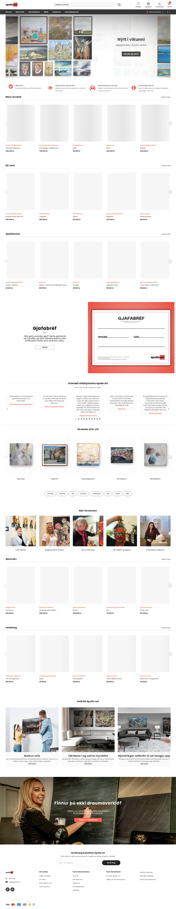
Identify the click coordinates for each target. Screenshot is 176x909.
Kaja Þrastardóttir (146, 607)
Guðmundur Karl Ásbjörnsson (48, 145)
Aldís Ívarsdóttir (44, 214)
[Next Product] (170, 123)
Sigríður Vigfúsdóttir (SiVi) (14, 282)
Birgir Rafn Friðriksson (46, 607)
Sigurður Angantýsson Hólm (115, 607)
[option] (88, 46)
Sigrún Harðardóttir (79, 607)
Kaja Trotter (110, 145)
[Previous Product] (6, 123)
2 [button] (88, 73)
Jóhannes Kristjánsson (13, 676)
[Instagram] (12, 889)
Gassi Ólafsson (78, 145)
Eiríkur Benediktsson (113, 282)
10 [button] (100, 418)
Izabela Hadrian (111, 676)
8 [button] (94, 418)
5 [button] (86, 418)
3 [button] (90, 73)
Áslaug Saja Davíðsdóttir (114, 214)
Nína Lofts (76, 282)
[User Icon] (159, 3)
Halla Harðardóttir (79, 676)
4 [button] (84, 418)
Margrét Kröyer (10, 607)
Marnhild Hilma (145, 214)
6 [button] (89, 418)
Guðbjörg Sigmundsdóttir (47, 676)
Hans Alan (42, 282)
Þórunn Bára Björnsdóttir (14, 145)
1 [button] (85, 73)
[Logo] (12, 4)
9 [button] (97, 418)
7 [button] (92, 418)
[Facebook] (8, 889)
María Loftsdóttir (145, 676)
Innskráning (159, 7)
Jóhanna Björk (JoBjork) (148, 145)
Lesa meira (32, 763)
